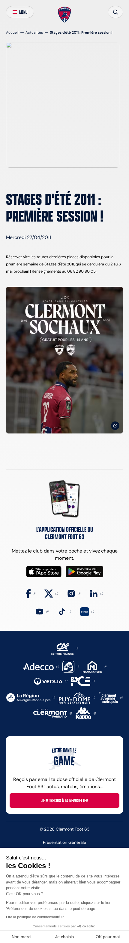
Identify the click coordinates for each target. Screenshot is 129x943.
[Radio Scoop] (70, 666)
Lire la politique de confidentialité (33, 917)
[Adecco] (40, 666)
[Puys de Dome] (77, 697)
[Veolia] (51, 681)
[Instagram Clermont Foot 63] (73, 593)
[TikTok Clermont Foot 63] (64, 611)
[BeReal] (87, 611)
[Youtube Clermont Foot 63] (42, 611)
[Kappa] (86, 713)
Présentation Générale (64, 842)
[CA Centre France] (64, 648)
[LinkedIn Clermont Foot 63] (96, 593)
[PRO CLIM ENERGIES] (83, 680)
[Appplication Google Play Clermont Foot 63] (84, 571)
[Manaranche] (94, 666)
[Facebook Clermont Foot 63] (30, 593)
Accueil (12, 32)
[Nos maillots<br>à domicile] (64, 360)
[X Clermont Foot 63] (51, 593)
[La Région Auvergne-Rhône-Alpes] (30, 697)
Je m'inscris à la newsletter (64, 800)
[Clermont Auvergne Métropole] (111, 697)
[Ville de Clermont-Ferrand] (52, 713)
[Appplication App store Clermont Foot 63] (44, 571)
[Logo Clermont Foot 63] (64, 15)
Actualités (34, 32)
